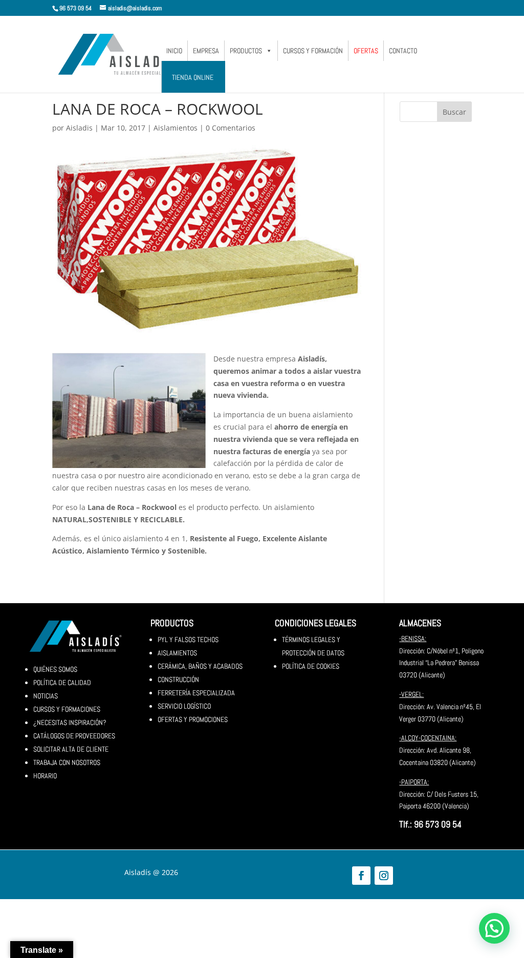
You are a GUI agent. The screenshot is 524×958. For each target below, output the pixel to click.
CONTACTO (403, 50)
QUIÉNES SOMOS (55, 669)
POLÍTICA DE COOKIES (310, 666)
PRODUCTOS (246, 50)
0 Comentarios (230, 128)
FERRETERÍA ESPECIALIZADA (196, 692)
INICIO (174, 50)
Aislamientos (176, 128)
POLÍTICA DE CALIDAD (62, 682)
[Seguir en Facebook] (361, 875)
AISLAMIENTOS (177, 652)
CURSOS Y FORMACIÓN (313, 50)
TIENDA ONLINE (192, 77)
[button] (494, 928)
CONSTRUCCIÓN (178, 679)
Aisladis (79, 128)
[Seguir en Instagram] (384, 875)
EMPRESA (206, 50)
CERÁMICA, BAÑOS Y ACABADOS (200, 666)
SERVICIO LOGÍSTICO (184, 706)
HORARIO (45, 775)
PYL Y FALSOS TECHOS (188, 639)
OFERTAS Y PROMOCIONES (193, 719)
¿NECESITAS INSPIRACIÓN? (69, 722)
